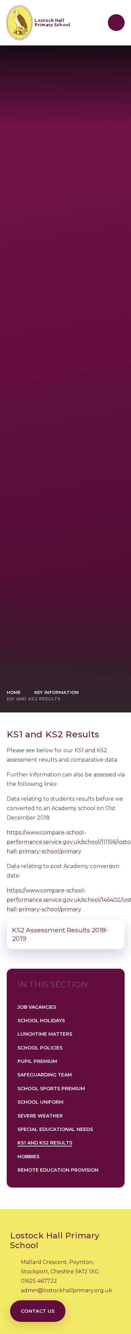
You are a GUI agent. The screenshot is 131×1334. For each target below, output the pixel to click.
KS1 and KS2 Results (34, 698)
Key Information (56, 692)
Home (14, 692)
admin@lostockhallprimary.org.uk (66, 1290)
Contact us (38, 1311)
